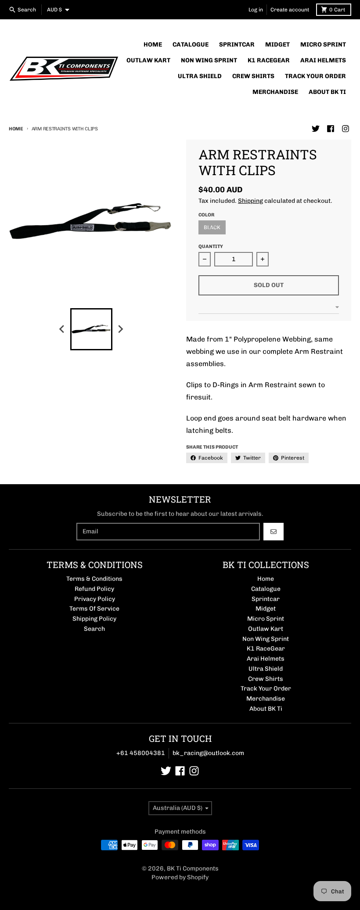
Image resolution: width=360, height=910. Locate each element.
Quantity (210, 246)
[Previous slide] (62, 329)
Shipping (250, 201)
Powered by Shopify (180, 877)
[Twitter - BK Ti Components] (315, 128)
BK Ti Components (193, 868)
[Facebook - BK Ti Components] (330, 128)
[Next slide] (120, 329)
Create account (289, 10)
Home (16, 129)
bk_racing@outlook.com (208, 753)
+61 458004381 (140, 753)
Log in (255, 10)
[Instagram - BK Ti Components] (345, 128)
